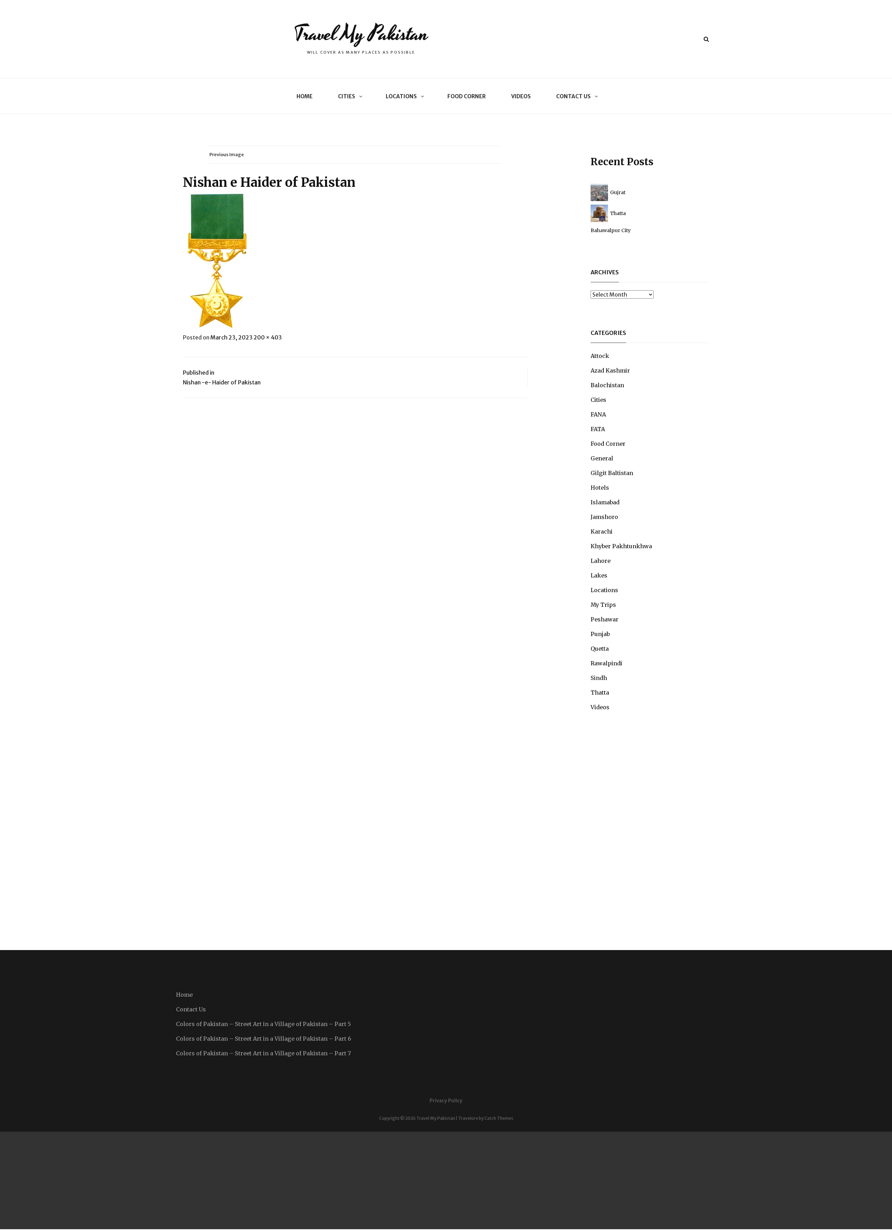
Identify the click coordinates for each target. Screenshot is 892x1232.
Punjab (600, 633)
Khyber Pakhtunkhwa (621, 546)
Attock (600, 355)
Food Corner (466, 96)
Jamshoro (604, 516)
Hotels (600, 487)
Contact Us (573, 96)
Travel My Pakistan (361, 34)
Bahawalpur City (611, 230)
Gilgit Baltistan (612, 472)
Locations (401, 96)
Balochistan (607, 385)
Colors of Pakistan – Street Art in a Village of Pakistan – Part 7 (263, 1053)
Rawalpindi (606, 663)
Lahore (600, 560)
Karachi (602, 531)
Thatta (618, 213)
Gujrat (617, 192)
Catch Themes (498, 1118)
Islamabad (605, 502)
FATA (598, 429)
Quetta (600, 648)
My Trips (603, 604)
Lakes (599, 575)
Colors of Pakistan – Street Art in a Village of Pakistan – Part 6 (263, 1038)
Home (305, 96)
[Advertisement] (209, 1180)
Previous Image (226, 155)
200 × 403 (268, 337)
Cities (346, 96)
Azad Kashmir (610, 370)
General (602, 458)
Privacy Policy (446, 1100)
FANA (598, 414)
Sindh (599, 677)
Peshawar (604, 619)
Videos (521, 96)
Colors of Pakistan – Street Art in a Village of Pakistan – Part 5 (263, 1023)
